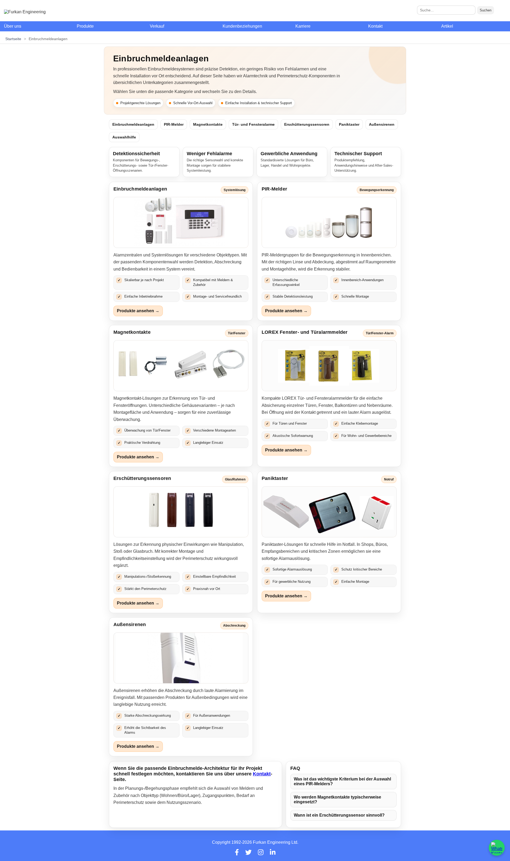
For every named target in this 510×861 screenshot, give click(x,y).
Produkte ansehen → (138, 311)
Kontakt (375, 26)
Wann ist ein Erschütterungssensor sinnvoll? (339, 815)
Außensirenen (381, 124)
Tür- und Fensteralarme (253, 124)
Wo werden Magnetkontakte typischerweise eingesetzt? (337, 799)
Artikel (447, 26)
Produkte (85, 26)
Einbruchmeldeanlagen (133, 124)
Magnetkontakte (208, 124)
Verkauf (157, 26)
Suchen (485, 10)
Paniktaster (349, 124)
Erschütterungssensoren (306, 124)
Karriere (303, 26)
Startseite (13, 39)
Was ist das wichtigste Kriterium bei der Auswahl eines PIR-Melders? (342, 781)
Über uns (12, 26)
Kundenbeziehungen (242, 26)
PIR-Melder (174, 124)
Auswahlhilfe (124, 137)
